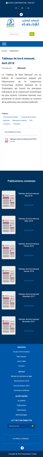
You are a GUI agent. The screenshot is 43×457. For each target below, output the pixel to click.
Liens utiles (21, 361)
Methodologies (21, 415)
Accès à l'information (17, 3)
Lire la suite (28, 205)
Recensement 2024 (21, 381)
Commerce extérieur (21, 390)
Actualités (21, 401)
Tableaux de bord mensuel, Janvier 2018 (28, 270)
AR (28, 8)
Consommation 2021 (21, 386)
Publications (14, 51)
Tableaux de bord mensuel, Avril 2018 (23, 139)
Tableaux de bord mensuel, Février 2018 (28, 245)
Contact (31, 3)
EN (22, 8)
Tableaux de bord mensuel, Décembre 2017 (28, 295)
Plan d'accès (21, 357)
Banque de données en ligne (21, 376)
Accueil (4, 51)
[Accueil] (21, 23)
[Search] (31, 34)
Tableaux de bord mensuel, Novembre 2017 (28, 320)
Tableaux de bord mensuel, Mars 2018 (28, 220)
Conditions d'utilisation (21, 438)
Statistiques (21, 410)
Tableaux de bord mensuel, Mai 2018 (28, 194)
